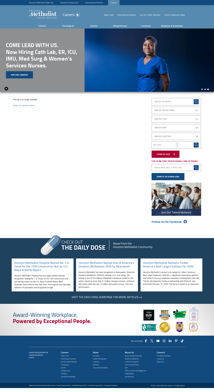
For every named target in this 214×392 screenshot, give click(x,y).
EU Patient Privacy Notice (95, 385)
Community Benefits (132, 364)
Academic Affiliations (132, 358)
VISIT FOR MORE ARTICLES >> (107, 297)
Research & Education (69, 2)
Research (96, 364)
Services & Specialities (100, 367)
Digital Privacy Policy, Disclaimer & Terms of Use (42, 385)
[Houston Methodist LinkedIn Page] (170, 341)
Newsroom (160, 361)
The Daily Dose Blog (163, 355)
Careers (113, 2)
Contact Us (160, 358)
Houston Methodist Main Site (41, 2)
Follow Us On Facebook (167, 221)
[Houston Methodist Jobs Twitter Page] (151, 341)
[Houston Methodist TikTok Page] (182, 341)
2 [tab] (205, 89)
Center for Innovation (132, 361)
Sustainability (129, 373)
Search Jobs (109, 14)
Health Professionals (99, 358)
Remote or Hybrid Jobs (168, 176)
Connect (161, 352)
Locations (146, 25)
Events (94, 25)
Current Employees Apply (174, 14)
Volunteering (129, 376)
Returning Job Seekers (127, 14)
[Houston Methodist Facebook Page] (145, 341)
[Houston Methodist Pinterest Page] (176, 341)
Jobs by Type (160, 118)
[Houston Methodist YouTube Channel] (158, 341)
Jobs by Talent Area (164, 110)
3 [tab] (208, 89)
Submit (196, 144)
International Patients (94, 2)
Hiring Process (120, 25)
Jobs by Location (162, 136)
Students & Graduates (172, 25)
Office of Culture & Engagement (135, 370)
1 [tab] (202, 89)
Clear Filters (163, 154)
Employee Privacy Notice (111, 385)
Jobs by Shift (160, 127)
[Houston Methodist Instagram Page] (164, 341)
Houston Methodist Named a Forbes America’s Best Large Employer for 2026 (168, 264)
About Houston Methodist (133, 355)
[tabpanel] (107, 60)
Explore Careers (19, 74)
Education (96, 355)
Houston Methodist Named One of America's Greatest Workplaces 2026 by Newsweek (106, 264)
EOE (126, 367)
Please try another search (23, 105)
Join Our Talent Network (150, 14)
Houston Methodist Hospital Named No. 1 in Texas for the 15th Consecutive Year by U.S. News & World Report (41, 266)
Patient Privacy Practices (63, 385)
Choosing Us (68, 25)
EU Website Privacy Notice (79, 385)
